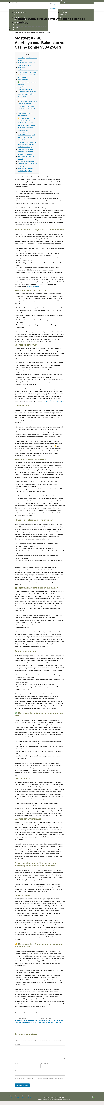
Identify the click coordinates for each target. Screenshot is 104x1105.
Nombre (17, 1063)
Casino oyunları (22, 99)
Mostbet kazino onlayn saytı (26, 169)
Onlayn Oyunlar (22, 87)
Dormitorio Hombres (20, 12)
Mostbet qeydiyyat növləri (25, 89)
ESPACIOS (63, 10)
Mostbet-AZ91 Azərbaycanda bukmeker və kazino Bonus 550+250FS (26, 137)
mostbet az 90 (40, 1012)
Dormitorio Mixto (19, 15)
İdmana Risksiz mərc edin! (25, 154)
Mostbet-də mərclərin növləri (26, 63)
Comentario (18, 1044)
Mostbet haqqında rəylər (25, 147)
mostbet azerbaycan (33, 287)
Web (16, 1070)
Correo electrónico (45, 1063)
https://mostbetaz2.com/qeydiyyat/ (53, 401)
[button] (28, 6)
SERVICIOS (14, 25)
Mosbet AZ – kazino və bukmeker (28, 70)
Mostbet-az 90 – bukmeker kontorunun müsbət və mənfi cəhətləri (26, 108)
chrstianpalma (19, 26)
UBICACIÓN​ (14, 27)
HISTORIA (63, 15)
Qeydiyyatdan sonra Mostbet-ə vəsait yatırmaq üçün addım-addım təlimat (27, 94)
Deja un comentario (42, 26)
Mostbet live (21, 68)
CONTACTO (63, 12)
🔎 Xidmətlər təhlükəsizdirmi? (26, 161)
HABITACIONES (15, 10)
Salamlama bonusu (23, 80)
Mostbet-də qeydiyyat (24, 65)
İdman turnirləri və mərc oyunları (27, 72)
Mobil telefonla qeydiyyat (25, 171)
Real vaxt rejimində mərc (25, 133)
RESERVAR (14, 29)
